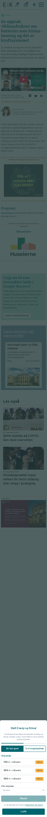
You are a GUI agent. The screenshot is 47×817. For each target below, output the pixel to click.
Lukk (23, 811)
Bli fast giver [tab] (12, 748)
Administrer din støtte (34, 805)
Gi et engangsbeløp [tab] (34, 748)
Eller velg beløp (7, 786)
